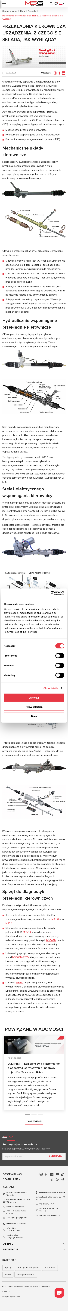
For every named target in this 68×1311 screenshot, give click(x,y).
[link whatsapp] (57, 1179)
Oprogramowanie (25, 1274)
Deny (34, 716)
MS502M (51, 940)
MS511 (9, 923)
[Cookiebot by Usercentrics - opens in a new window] (50, 593)
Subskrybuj (56, 1156)
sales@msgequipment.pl (50, 1215)
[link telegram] (62, 1179)
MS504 (27, 932)
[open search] (51, 3)
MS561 (19, 982)
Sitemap (5, 1292)
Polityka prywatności (11, 1297)
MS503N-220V (20, 957)
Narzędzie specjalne (28, 1267)
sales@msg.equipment (16, 1218)
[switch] (59, 655)
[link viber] (51, 1179)
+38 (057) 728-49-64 (15, 1206)
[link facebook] (46, 1174)
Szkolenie (50, 1267)
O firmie (8, 1243)
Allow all (34, 697)
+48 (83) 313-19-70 (47, 1204)
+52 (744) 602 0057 (14, 1236)
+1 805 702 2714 (13, 1229)
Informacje (10, 1249)
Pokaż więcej (34, 1121)
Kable (8, 1274)
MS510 (55, 919)
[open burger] (4, 4)
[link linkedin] (51, 1174)
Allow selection (34, 707)
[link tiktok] (62, 1174)
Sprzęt (8, 1267)
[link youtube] (57, 1174)
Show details (50, 688)
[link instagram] (41, 1174)
